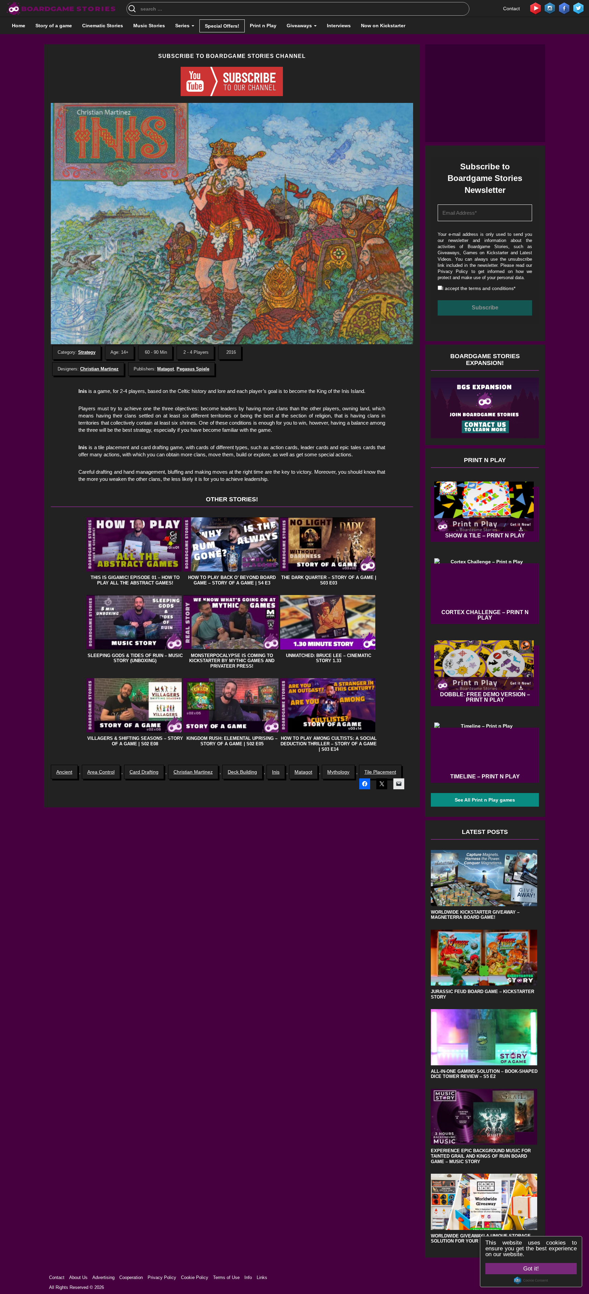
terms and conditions (491, 288)
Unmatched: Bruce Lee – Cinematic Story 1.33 (328, 658)
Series (183, 25)
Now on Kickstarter (383, 25)
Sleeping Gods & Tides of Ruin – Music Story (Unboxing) (135, 658)
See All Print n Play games (485, 800)
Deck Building (242, 772)
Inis (276, 772)
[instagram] (549, 8)
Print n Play (263, 25)
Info (248, 1277)
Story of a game (53, 25)
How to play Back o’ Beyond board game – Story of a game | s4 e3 (232, 580)
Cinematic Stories (102, 25)
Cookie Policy (194, 1277)
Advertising (103, 1277)
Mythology (338, 772)
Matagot (165, 368)
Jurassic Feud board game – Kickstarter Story (482, 994)
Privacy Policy (453, 271)
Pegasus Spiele (193, 368)
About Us (78, 1277)
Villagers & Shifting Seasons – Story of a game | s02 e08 (135, 741)
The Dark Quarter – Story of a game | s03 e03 (328, 580)
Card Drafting (144, 772)
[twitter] (578, 8)
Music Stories (149, 25)
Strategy (86, 352)
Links (262, 1277)
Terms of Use (226, 1277)
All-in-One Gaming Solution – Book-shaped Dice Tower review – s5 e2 (484, 1074)
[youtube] (535, 8)
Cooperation (131, 1277)
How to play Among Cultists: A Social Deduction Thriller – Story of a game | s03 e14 (329, 743)
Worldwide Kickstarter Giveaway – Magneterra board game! (475, 915)
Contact (511, 8)
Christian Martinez (99, 368)
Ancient (64, 772)
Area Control (101, 772)
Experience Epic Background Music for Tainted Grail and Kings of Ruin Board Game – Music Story (481, 1156)
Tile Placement (380, 772)
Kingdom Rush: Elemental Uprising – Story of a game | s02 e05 (231, 741)
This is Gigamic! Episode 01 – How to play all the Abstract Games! (135, 580)
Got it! (531, 1268)
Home (18, 25)
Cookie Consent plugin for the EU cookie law (531, 1280)
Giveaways (300, 25)
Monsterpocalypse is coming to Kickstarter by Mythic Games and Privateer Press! (231, 661)
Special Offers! (222, 26)
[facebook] (564, 8)
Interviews (339, 25)
